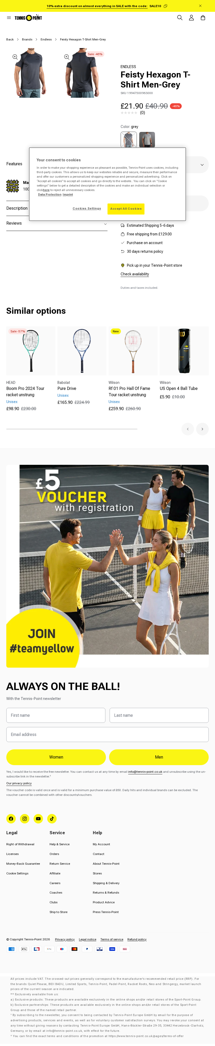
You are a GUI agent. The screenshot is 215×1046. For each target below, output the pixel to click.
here (46, 190)
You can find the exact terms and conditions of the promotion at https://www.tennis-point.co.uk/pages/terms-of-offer (98, 1036)
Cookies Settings (87, 208)
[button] (9, 17)
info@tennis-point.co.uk (145, 772)
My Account (101, 844)
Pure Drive (66, 388)
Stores (97, 873)
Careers (55, 883)
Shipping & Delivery (106, 883)
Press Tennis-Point (106, 912)
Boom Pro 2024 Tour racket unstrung (25, 391)
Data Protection (49, 195)
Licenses (12, 854)
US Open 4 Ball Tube (179, 388)
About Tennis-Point (106, 863)
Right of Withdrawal (20, 844)
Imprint (68, 195)
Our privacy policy (19, 783)
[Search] (180, 17)
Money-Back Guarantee (23, 863)
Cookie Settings (17, 873)
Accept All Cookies (126, 209)
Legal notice (87, 939)
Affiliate (55, 873)
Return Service (60, 863)
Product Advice (104, 902)
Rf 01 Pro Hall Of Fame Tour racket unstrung (129, 391)
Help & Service (59, 844)
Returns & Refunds (106, 892)
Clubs (53, 902)
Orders (54, 854)
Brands (27, 39)
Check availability (135, 274)
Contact (98, 854)
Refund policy (137, 939)
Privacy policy (65, 939)
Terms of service (111, 939)
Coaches (56, 892)
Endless (46, 39)
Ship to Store (58, 912)
